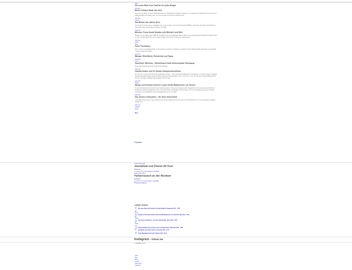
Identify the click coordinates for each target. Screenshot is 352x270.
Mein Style (142, 163)
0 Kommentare (147, 171)
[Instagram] (135, 155)
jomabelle (156, 171)
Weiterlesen (137, 169)
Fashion (136, 163)
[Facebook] (135, 151)
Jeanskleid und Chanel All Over (153, 166)
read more (137, 8)
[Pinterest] (135, 157)
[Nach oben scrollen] (0, 269)
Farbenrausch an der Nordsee (152, 175)
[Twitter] (135, 153)
